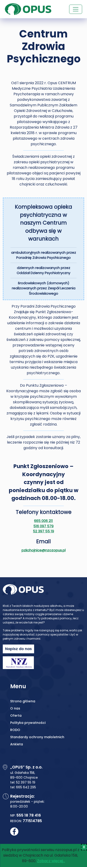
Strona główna (22, 701)
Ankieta (16, 744)
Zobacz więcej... (51, 861)
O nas (15, 708)
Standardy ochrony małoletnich (37, 737)
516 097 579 (43, 526)
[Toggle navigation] (75, 9)
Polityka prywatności (27, 722)
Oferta (16, 715)
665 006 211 (43, 520)
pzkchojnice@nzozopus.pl (44, 550)
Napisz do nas (18, 648)
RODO (15, 730)
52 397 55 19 (43, 531)
